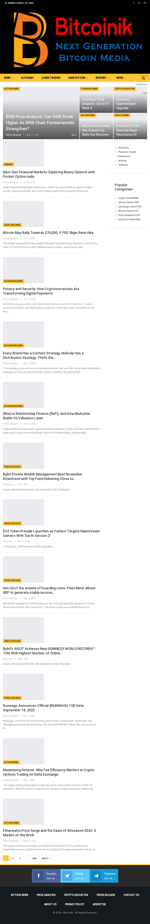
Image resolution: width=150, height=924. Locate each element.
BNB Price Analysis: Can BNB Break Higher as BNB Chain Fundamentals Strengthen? (40, 122)
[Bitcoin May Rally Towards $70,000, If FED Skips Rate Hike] (23, 214)
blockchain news (13, 281)
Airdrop (122, 160)
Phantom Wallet (127, 151)
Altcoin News (11, 89)
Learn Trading (51, 77)
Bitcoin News (88, 115)
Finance (8, 164)
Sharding (123, 147)
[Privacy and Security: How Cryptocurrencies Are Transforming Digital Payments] (23, 270)
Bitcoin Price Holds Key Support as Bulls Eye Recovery (96, 130)
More (119, 77)
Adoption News (12, 225)
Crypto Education (125, 89)
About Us (50, 904)
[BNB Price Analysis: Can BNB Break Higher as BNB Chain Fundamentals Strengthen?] (41, 113)
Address (123, 164)
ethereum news (89, 89)
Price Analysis (46, 895)
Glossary (27, 77)
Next (45, 858)
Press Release (12, 467)
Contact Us (131, 895)
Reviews (101, 77)
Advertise (99, 904)
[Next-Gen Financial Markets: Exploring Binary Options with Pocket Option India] (23, 153)
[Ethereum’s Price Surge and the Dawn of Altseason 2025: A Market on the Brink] (23, 812)
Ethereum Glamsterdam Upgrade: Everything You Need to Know (127, 108)
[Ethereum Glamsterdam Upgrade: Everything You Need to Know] (130, 100)
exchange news (129, 206)
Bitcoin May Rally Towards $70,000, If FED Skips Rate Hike (48, 233)
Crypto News (122, 115)
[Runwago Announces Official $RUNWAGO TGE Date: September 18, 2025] (23, 687)
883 (35, 858)
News (7, 77)
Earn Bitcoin (76, 77)
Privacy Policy (74, 904)
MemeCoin (124, 156)
